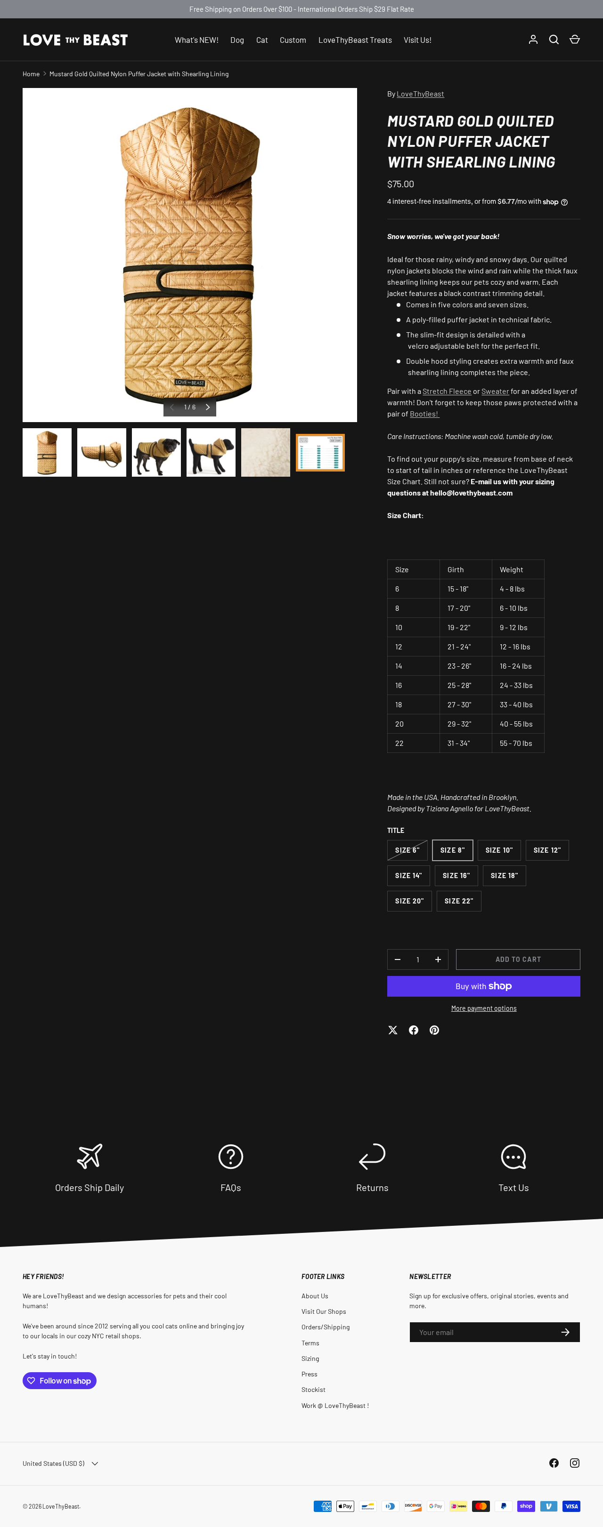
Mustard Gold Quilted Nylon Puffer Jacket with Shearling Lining (138, 74)
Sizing (310, 1358)
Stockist (314, 1389)
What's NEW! (197, 39)
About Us (315, 1296)
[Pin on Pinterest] (434, 1030)
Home (31, 74)
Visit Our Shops (324, 1311)
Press (310, 1374)
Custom (293, 39)
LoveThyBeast (420, 93)
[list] (190, 255)
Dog (237, 39)
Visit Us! (418, 39)
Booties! (425, 413)
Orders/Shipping (326, 1327)
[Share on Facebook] (413, 1030)
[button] (574, 39)
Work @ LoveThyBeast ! (335, 1405)
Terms (310, 1343)
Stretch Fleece (447, 390)
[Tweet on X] (393, 1030)
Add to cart (518, 959)
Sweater (495, 390)
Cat (262, 39)
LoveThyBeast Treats (355, 39)
